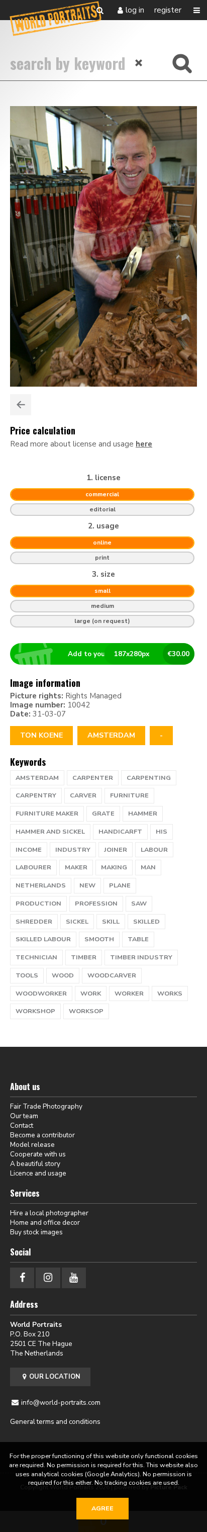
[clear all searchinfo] (139, 62)
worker (129, 993)
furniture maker (47, 813)
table (138, 939)
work (90, 993)
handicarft (120, 831)
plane (120, 885)
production (38, 903)
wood (63, 975)
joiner (115, 849)
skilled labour (43, 939)
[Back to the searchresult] (20, 404)
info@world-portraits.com (60, 1402)
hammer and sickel (50, 831)
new (87, 885)
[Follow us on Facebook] (22, 1278)
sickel (77, 921)
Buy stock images (36, 1232)
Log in (135, 10)
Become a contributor (42, 1135)
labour (154, 849)
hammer (142, 813)
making (114, 867)
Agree (102, 1508)
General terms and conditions (55, 1421)
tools (27, 975)
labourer (33, 867)
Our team (24, 1116)
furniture (129, 795)
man (148, 867)
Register (167, 10)
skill (111, 921)
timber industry (141, 957)
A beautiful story (35, 1163)
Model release (32, 1144)
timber (83, 957)
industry (72, 849)
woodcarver (111, 975)
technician (36, 957)
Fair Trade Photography (46, 1106)
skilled (146, 921)
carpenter (92, 777)
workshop (35, 1011)
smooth (99, 939)
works (169, 993)
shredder (34, 921)
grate (103, 813)
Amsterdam (111, 735)
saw (139, 903)
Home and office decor (45, 1222)
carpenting (149, 777)
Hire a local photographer (49, 1213)
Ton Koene (41, 735)
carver (83, 795)
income (29, 849)
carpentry (36, 795)
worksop (86, 1011)
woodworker (41, 993)
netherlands (41, 885)
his (161, 831)
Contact (21, 1125)
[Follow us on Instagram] (48, 1278)
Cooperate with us (38, 1154)
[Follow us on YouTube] (74, 1278)
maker (76, 867)
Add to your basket (129, 654)
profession (96, 903)
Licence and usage (38, 1173)
